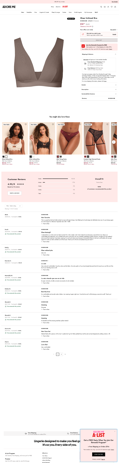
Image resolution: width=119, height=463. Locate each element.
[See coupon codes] (104, 7)
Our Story (44, 456)
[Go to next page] (65, 354)
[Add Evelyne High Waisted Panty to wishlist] (107, 124)
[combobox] (13, 206)
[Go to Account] (108, 7)
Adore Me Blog (46, 460)
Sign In (103, 459)
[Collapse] (115, 431)
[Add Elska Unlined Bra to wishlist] (25, 124)
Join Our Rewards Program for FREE (96, 45)
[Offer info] (92, 26)
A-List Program (10, 453)
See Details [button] (115, 2)
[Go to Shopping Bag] (115, 7)
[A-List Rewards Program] (65, 6)
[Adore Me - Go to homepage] (9, 6)
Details (114, 34)
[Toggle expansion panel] (115, 54)
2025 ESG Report (47, 458)
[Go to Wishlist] (111, 7)
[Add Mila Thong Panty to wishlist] (80, 124)
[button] (89, 21)
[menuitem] (22, 12)
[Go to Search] (101, 7)
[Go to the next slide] (114, 142)
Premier (7, 459)
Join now (85, 59)
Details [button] (110, 49)
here (105, 81)
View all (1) (113, 29)
